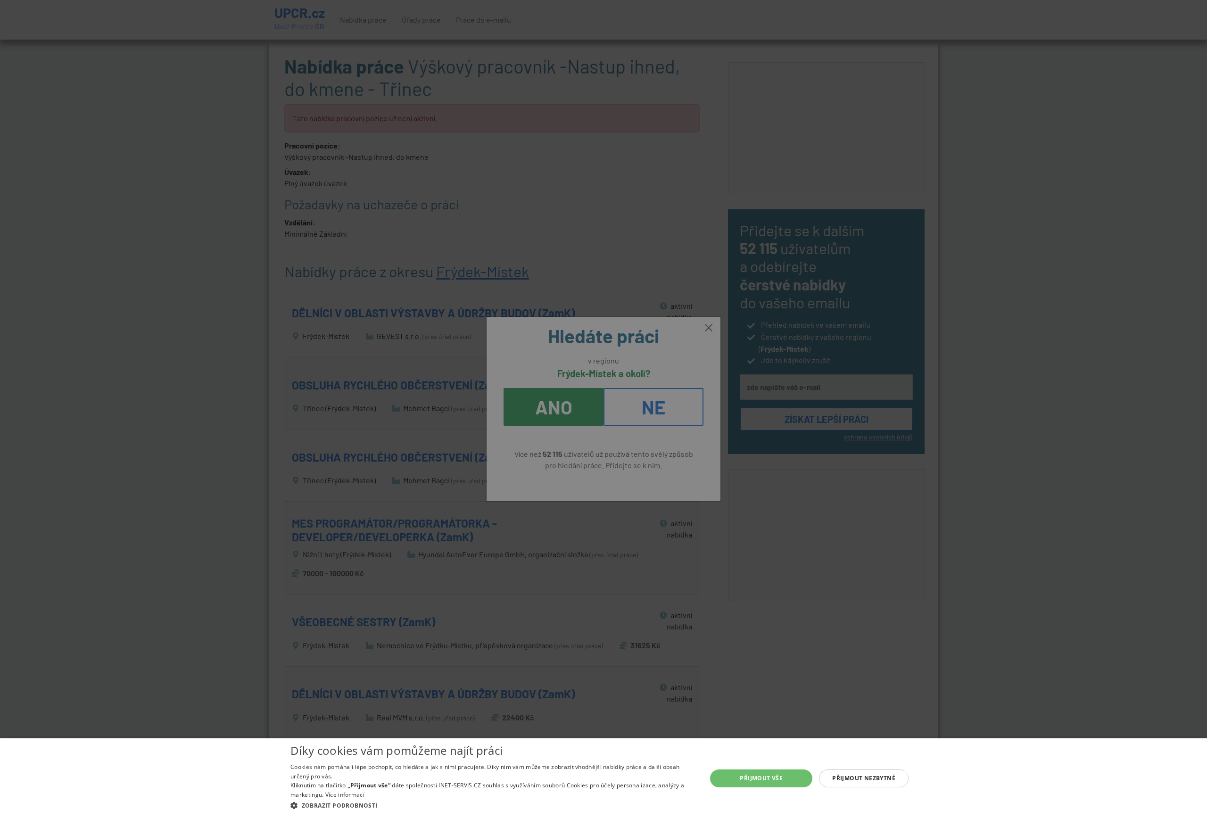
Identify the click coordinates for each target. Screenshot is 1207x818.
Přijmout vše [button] (761, 778)
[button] (492, 805)
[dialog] (603, 778)
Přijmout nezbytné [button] (863, 778)
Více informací (344, 795)
